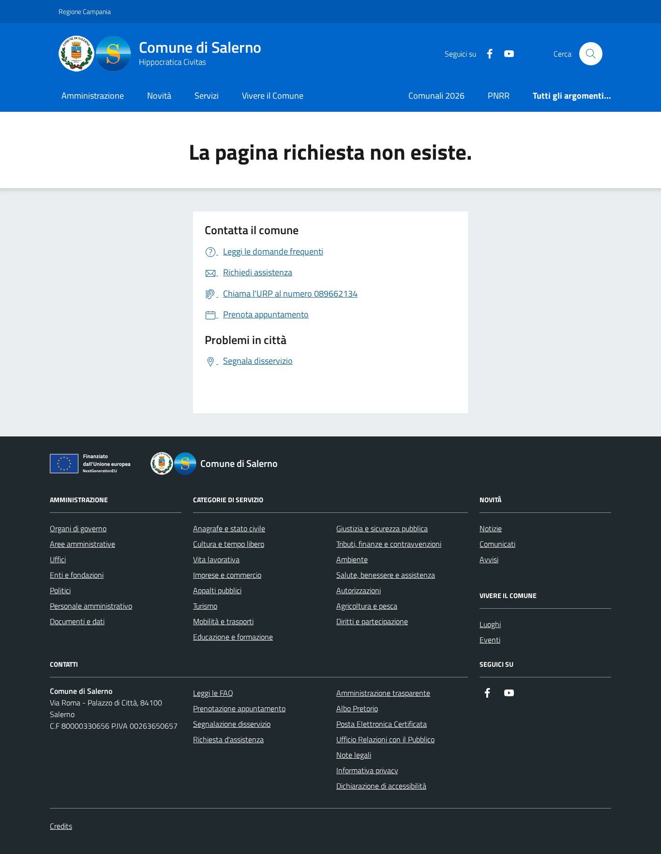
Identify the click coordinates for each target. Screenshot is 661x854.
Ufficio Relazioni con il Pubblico (385, 739)
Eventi (490, 639)
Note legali (353, 755)
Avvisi (489, 559)
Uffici (58, 559)
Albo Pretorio (357, 708)
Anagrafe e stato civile (229, 528)
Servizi (207, 95)
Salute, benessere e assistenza (385, 575)
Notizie (491, 528)
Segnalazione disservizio (231, 724)
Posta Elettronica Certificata (381, 724)
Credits (61, 826)
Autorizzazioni (358, 590)
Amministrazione (92, 95)
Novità (159, 95)
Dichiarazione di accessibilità (381, 786)
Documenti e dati (77, 621)
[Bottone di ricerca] (590, 53)
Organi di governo (78, 528)
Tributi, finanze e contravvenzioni (388, 544)
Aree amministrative (82, 544)
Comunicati (497, 544)
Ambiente (352, 559)
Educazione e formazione (233, 637)
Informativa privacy (367, 770)
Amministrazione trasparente (383, 693)
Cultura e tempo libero (228, 544)
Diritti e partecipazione (372, 621)
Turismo (205, 606)
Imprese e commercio (227, 575)
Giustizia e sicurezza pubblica (382, 528)
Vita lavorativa (216, 559)
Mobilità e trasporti (223, 621)
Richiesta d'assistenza (228, 739)
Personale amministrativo (91, 606)
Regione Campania (85, 11)
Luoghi (490, 624)
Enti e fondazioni (77, 575)
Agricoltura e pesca (366, 606)
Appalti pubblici (217, 590)
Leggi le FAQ (213, 693)
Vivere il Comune (272, 95)
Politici (60, 590)
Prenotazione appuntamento (239, 708)
